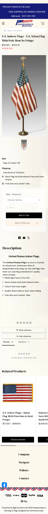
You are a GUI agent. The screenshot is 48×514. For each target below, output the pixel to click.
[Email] (24, 238)
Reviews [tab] (6, 342)
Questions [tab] (22, 342)
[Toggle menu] (5, 23)
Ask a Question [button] (25, 336)
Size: (13, 194)
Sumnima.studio (37, 510)
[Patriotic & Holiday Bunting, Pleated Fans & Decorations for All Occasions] (24, 23)
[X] (28, 238)
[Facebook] (19, 238)
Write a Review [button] (25, 330)
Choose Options (18, 439)
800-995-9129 (28, 16)
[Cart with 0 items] (43, 23)
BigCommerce (19, 507)
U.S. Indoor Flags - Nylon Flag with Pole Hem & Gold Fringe (18, 416)
